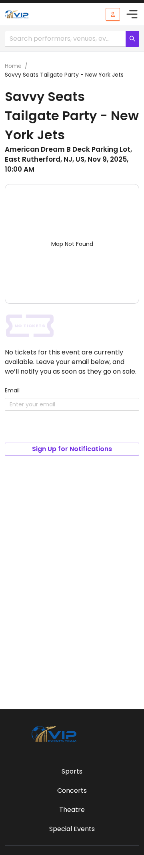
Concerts (72, 790)
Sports (72, 771)
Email (12, 390)
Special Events (72, 828)
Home (13, 66)
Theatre (72, 809)
